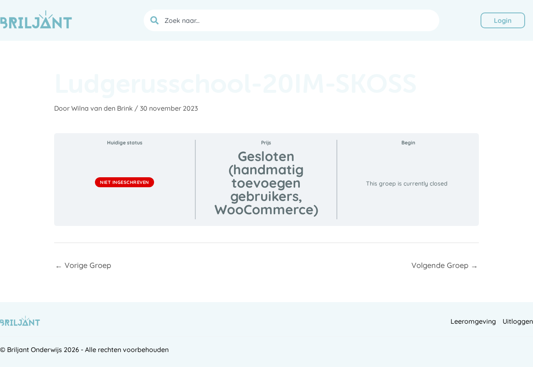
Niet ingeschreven (124, 182)
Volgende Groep (444, 265)
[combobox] (291, 20)
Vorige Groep (83, 265)
